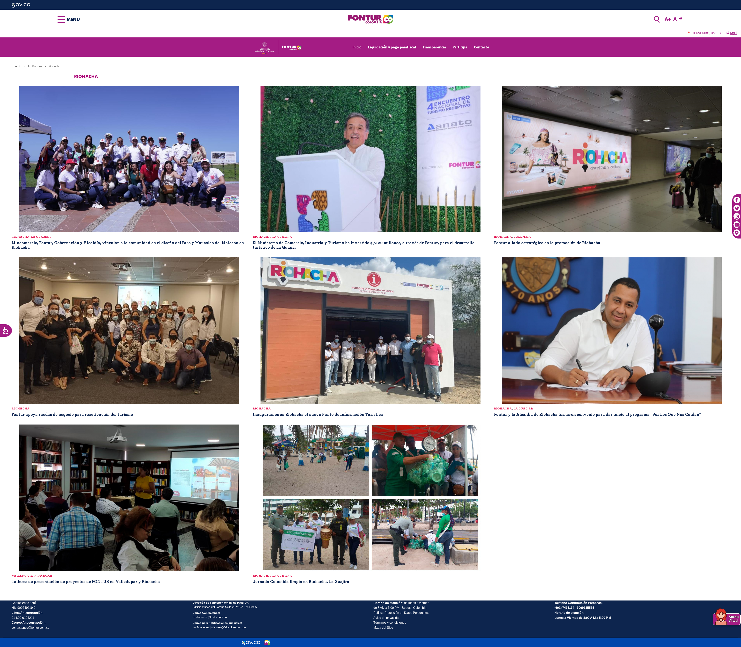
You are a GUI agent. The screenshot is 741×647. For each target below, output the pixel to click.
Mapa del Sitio (383, 627)
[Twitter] (736, 206)
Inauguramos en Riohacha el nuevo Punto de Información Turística (318, 414)
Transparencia (434, 47)
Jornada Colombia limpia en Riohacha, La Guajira (301, 581)
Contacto (481, 47)
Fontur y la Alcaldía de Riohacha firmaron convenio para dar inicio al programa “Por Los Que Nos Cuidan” (597, 414)
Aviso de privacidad (386, 617)
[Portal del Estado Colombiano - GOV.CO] (251, 642)
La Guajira (35, 66)
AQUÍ (733, 33)
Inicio (357, 47)
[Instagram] (736, 214)
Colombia (522, 236)
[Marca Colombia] (267, 642)
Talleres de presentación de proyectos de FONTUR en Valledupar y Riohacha (86, 581)
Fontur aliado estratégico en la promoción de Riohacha (547, 243)
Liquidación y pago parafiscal (392, 47)
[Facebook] (736, 198)
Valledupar (22, 575)
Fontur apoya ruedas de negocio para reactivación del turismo (72, 414)
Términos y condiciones (389, 622)
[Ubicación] (736, 231)
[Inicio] (370, 19)
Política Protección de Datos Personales (401, 612)
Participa (460, 47)
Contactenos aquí (24, 603)
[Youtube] (736, 223)
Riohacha (21, 236)
